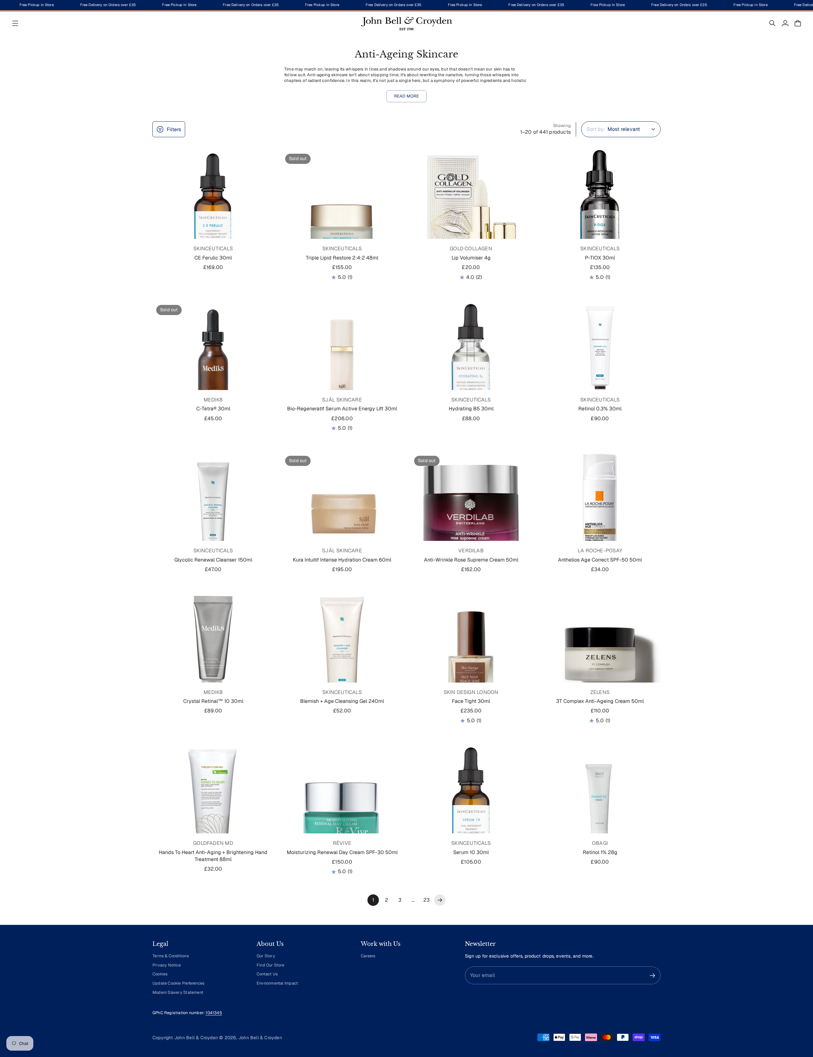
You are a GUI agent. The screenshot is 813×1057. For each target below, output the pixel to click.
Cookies (160, 974)
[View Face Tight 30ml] (471, 654)
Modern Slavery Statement (177, 992)
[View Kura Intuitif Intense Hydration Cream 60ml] (342, 512)
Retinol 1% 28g (600, 852)
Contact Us (267, 974)
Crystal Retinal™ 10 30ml (213, 701)
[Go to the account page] (785, 23)
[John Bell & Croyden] (406, 23)
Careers (368, 956)
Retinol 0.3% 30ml (600, 408)
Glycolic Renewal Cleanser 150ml (213, 559)
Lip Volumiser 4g (471, 257)
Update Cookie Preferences (178, 983)
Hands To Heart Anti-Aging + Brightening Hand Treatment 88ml (213, 856)
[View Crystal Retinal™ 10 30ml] (213, 654)
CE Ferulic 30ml (213, 257)
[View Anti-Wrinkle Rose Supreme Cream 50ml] (471, 512)
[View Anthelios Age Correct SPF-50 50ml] (600, 512)
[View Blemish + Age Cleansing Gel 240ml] (342, 654)
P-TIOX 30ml (600, 257)
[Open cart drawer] (797, 23)
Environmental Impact (277, 983)
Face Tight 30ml (471, 701)
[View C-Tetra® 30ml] (213, 361)
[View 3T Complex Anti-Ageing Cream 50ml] (600, 654)
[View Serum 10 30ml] (471, 805)
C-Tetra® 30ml (213, 408)
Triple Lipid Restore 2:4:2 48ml (342, 257)
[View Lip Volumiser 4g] (471, 210)
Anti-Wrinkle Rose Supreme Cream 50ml (471, 559)
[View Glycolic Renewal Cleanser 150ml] (213, 512)
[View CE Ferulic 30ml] (213, 210)
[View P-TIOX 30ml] (600, 210)
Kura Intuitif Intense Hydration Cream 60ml (342, 559)
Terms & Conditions (170, 956)
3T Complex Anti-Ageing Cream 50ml (600, 701)
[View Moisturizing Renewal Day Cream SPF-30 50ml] (342, 805)
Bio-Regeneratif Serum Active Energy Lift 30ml (342, 408)
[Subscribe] (652, 975)
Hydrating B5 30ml (471, 408)
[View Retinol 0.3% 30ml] (600, 361)
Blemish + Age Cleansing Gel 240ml (342, 701)
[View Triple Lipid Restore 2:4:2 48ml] (342, 210)
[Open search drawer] (772, 23)
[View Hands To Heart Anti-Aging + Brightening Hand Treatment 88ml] (213, 805)
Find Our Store (270, 965)
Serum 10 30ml (471, 852)
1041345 (213, 1012)
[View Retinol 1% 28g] (600, 805)
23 (426, 900)
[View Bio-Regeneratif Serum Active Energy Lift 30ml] (342, 361)
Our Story (266, 956)
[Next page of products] (440, 900)
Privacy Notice (166, 965)
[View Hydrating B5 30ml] (471, 361)
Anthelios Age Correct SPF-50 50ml (600, 559)
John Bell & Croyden (260, 1037)
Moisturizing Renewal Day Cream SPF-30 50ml (342, 852)
